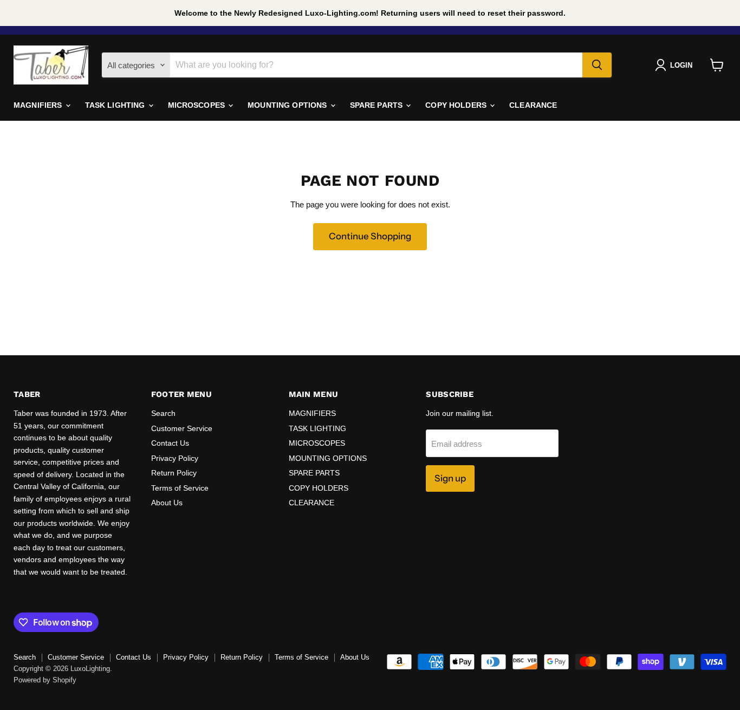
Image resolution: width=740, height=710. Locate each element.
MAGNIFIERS (39, 105)
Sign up (450, 478)
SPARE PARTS (377, 105)
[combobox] (376, 65)
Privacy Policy (174, 458)
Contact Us (170, 443)
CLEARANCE (533, 105)
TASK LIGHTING (116, 105)
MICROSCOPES (198, 105)
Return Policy (174, 472)
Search (163, 413)
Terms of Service (180, 488)
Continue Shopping (370, 236)
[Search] (597, 65)
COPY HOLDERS (457, 105)
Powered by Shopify (45, 680)
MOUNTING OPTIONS (288, 105)
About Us (167, 502)
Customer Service (181, 428)
